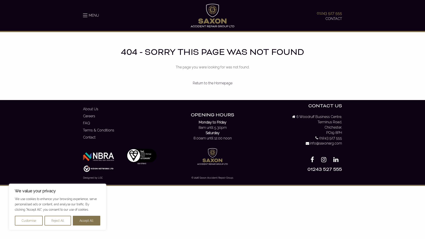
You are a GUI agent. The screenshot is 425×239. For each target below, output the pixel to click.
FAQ (86, 123)
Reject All (57, 220)
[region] (57, 207)
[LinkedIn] (335, 160)
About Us (90, 109)
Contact (89, 137)
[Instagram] (323, 160)
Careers (89, 116)
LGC (100, 177)
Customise (29, 220)
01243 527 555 (329, 13)
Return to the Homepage (212, 83)
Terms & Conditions (98, 130)
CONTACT (333, 19)
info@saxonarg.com (326, 143)
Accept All (86, 220)
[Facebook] (312, 160)
